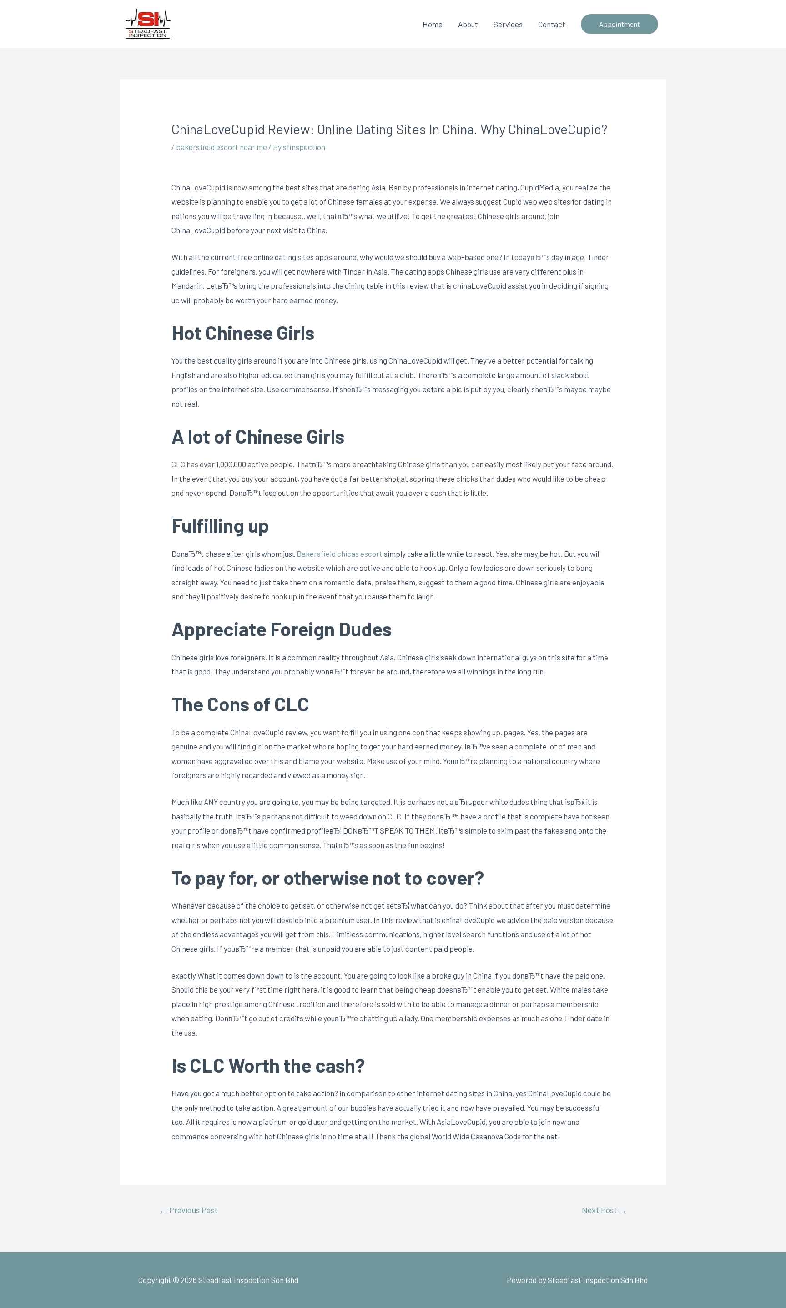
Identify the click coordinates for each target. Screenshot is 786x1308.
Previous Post (188, 1210)
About (468, 24)
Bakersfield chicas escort (340, 553)
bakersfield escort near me (221, 146)
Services (508, 24)
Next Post (604, 1210)
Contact (551, 24)
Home (433, 24)
